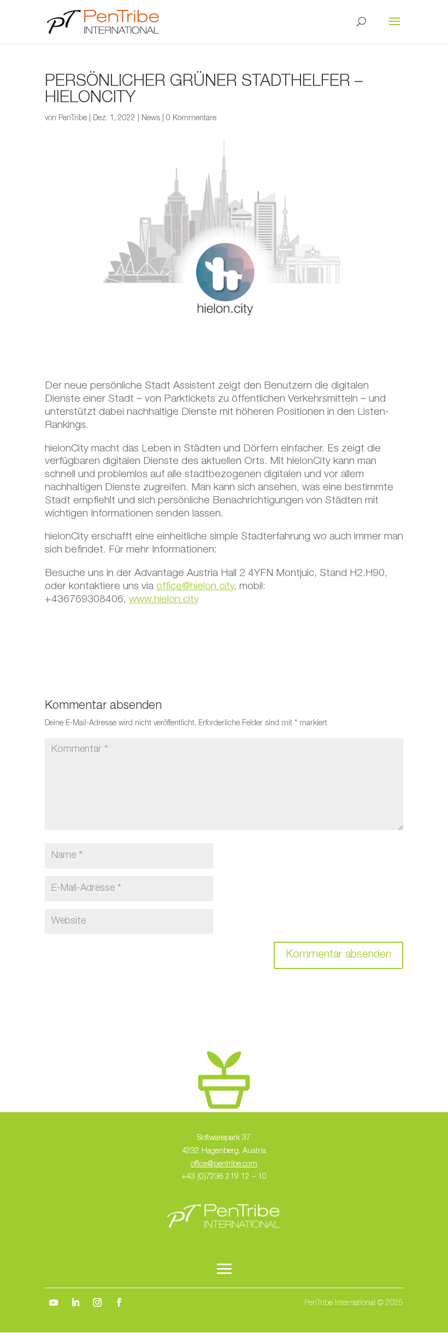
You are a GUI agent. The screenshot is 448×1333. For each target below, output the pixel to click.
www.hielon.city (164, 600)
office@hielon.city (195, 587)
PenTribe (72, 118)
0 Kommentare (191, 118)
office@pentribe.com (224, 1164)
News (151, 118)
